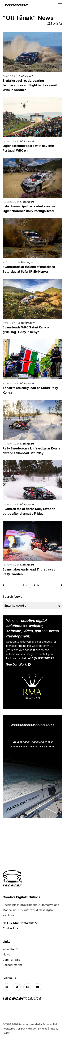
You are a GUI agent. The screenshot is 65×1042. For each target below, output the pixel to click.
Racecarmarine (13, 965)
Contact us (10, 928)
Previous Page (4, 585)
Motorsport (26, 76)
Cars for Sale (11, 959)
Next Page (60, 585)
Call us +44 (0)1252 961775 (21, 923)
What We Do (11, 949)
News (6, 954)
